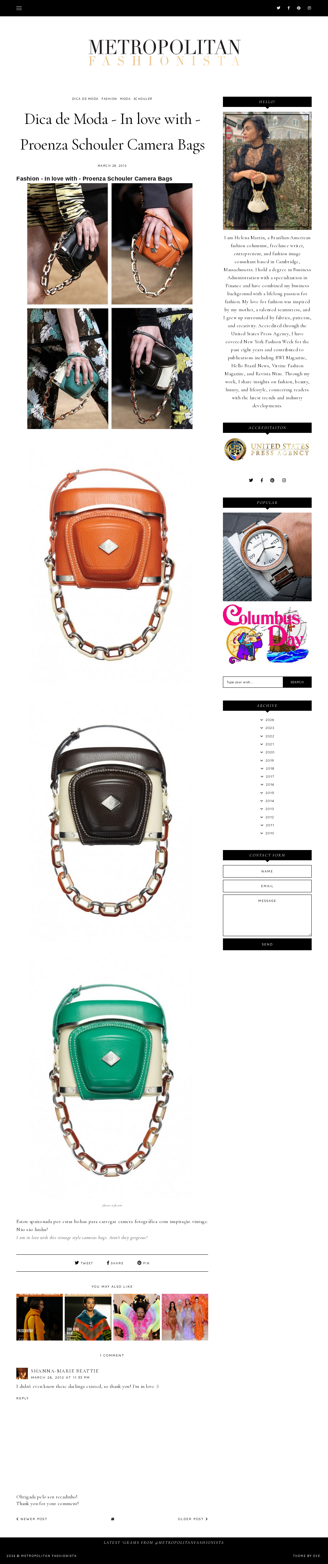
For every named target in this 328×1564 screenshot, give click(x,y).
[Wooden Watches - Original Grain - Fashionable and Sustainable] (267, 600)
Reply (22, 1398)
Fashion (109, 99)
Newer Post (33, 1519)
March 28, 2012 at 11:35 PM (60, 1377)
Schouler (143, 99)
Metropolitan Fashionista (49, 1556)
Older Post (192, 1519)
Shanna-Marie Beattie (65, 1371)
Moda (125, 99)
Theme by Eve (306, 1556)
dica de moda (85, 99)
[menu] (19, 8)
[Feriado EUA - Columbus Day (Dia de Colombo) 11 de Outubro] (267, 662)
